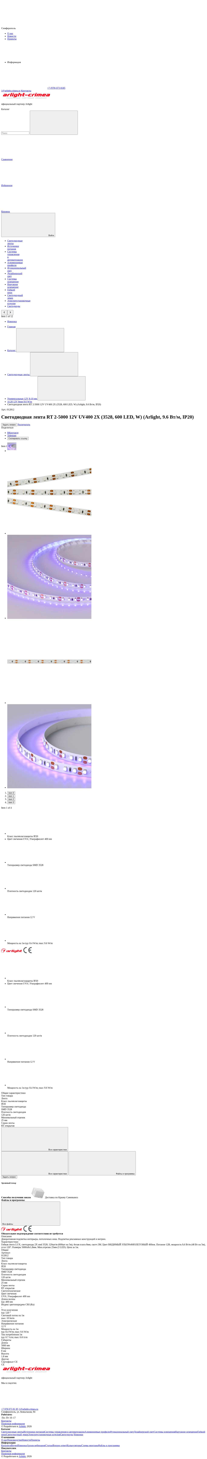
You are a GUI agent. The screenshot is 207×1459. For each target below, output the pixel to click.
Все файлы (7, 1224)
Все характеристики (57, 1150)
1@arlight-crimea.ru (28, 1409)
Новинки (12, 321)
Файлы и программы (125, 1174)
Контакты (26, 90)
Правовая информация (13, 1423)
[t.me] (24, 1406)
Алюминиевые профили (15, 264)
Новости (11, 36)
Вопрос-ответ (60, 1445)
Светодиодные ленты (12, 1432)
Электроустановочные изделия (44, 1434)
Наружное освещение (12, 285)
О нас (10, 33)
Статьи (49, 1445)
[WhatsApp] (24, 88)
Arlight (22, 1426)
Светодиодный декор (17, 1434)
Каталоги (6, 1445)
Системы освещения (12, 280)
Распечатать (24, 424)
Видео (14, 1445)
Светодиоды (13, 306)
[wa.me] (69, 1406)
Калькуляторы (74, 1445)
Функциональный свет (122, 1432)
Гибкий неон (11, 291)
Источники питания (13, 247)
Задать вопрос (9, 425)
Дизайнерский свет (144, 1432)
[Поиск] (54, 123)
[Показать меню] (40, 340)
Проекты (12, 39)
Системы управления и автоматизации (64, 1432)
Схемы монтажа (89, 1445)
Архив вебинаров (36, 1445)
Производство (14, 1440)
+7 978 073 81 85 (9, 1409)
